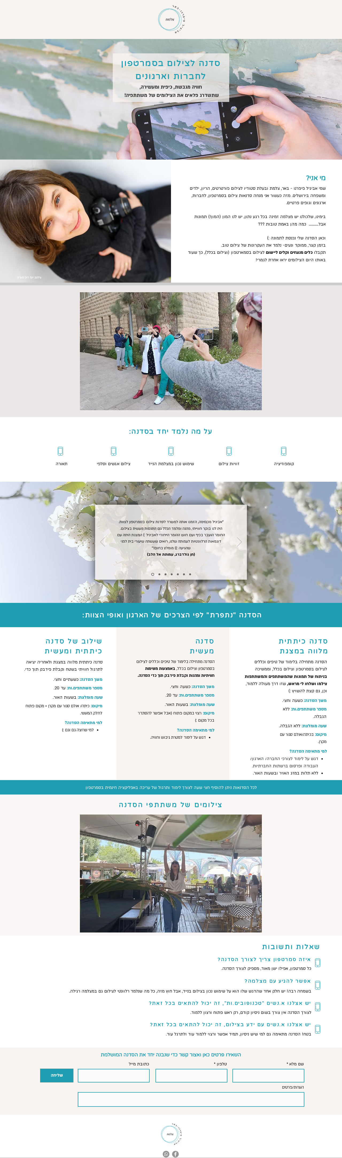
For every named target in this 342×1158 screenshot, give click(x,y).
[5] (178, 574)
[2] (159, 574)
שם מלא (296, 1064)
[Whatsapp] (166, 1154)
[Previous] (102, 542)
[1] (152, 574)
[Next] (239, 542)
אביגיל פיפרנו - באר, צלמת (293, 188)
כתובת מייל (139, 1064)
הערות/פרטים (293, 1087)
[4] (172, 574)
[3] (165, 574)
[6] (184, 574)
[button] (171, 351)
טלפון (222, 1064)
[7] (190, 574)
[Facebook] (175, 1154)
